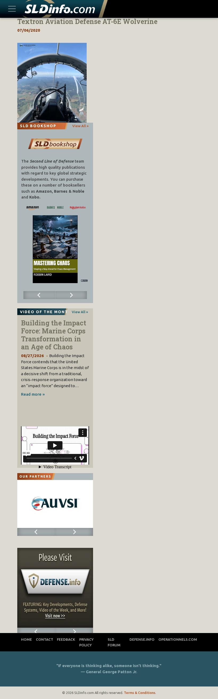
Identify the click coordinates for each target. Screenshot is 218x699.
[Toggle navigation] (12, 9)
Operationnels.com (177, 639)
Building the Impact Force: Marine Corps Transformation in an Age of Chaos (53, 335)
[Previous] (39, 295)
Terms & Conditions (139, 692)
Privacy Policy (86, 642)
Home (26, 639)
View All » (80, 126)
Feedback (66, 639)
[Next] (71, 295)
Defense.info (141, 639)
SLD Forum (114, 642)
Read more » (33, 394)
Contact (44, 639)
